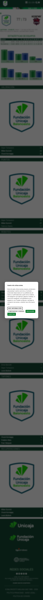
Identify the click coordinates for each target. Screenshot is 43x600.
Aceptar (11, 314)
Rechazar (30, 311)
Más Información (15, 308)
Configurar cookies (16, 311)
